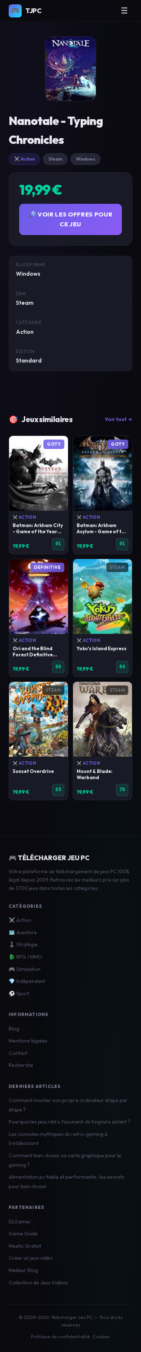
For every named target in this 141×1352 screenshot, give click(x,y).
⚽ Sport (19, 993)
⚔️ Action (24, 159)
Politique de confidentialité (60, 1336)
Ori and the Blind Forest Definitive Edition (33, 654)
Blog (14, 1028)
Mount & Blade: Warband (94, 774)
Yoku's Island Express (102, 648)
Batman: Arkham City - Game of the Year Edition (38, 531)
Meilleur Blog (23, 1270)
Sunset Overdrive (33, 771)
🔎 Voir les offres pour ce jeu (71, 219)
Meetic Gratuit (25, 1246)
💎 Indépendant (27, 981)
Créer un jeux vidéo (31, 1258)
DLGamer (20, 1221)
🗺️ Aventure (23, 932)
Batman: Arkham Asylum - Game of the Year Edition (102, 531)
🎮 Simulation (24, 969)
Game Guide (23, 1233)
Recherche (21, 1065)
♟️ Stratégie (23, 944)
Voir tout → (118, 419)
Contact (18, 1053)
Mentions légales (28, 1040)
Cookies (101, 1336)
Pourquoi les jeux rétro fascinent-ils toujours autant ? (69, 1121)
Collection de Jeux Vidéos (38, 1282)
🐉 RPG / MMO (25, 957)
